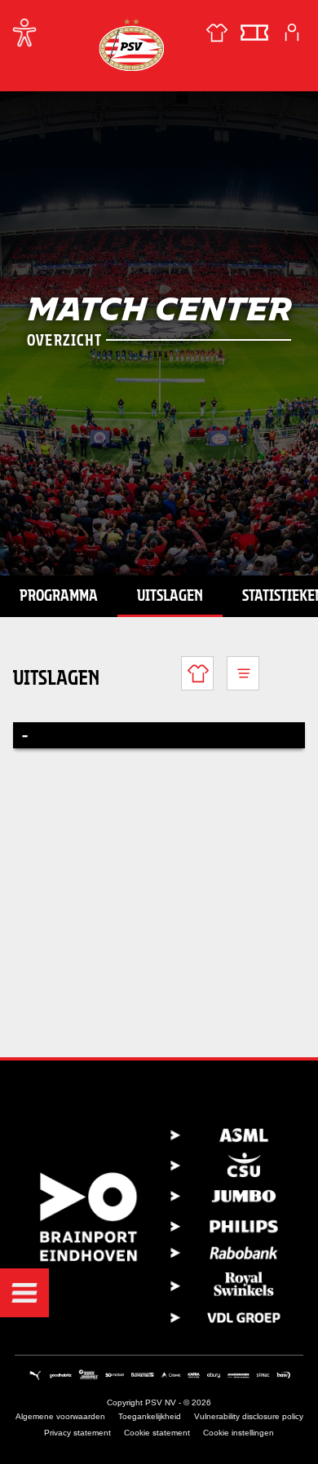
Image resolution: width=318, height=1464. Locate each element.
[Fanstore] (217, 32)
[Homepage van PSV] (131, 44)
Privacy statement (77, 1432)
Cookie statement (157, 1432)
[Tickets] (254, 32)
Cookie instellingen (238, 1432)
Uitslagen (170, 595)
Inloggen (292, 32)
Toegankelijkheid (149, 1416)
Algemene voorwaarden (60, 1416)
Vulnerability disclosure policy (248, 1416)
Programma (59, 595)
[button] (24, 1292)
